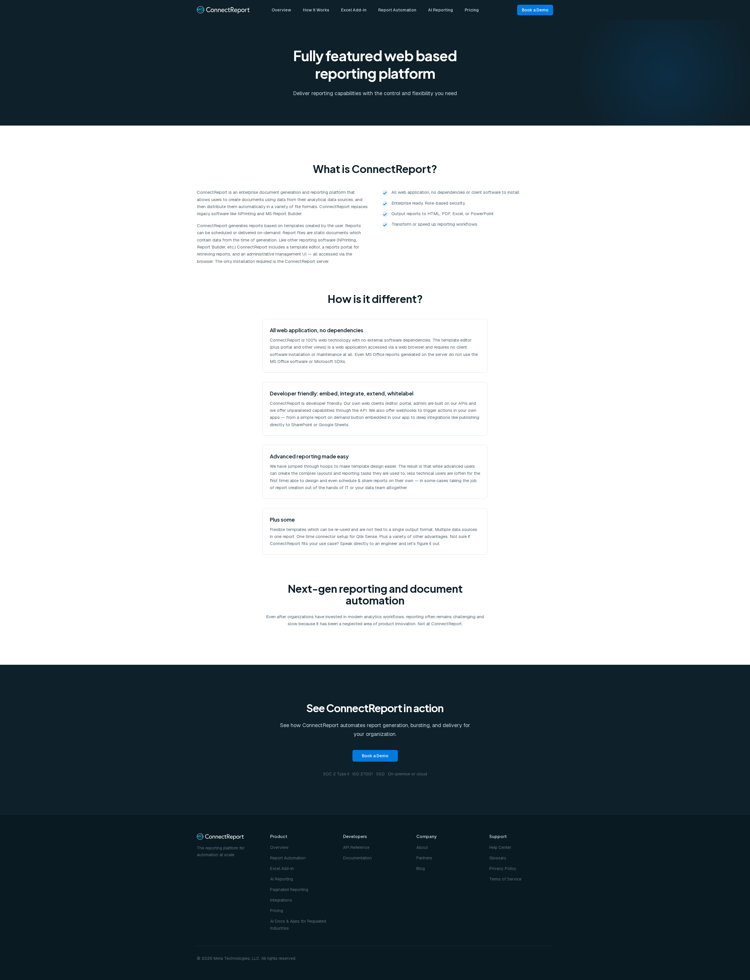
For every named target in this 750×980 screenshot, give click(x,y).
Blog (420, 868)
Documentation (357, 858)
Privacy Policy (503, 868)
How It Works (316, 10)
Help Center (500, 847)
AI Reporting (440, 10)
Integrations (281, 900)
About (422, 847)
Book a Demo (535, 10)
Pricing (472, 10)
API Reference (356, 847)
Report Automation (397, 10)
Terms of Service (505, 879)
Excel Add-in (354, 10)
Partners (424, 858)
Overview (281, 10)
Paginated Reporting (289, 889)
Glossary (498, 858)
